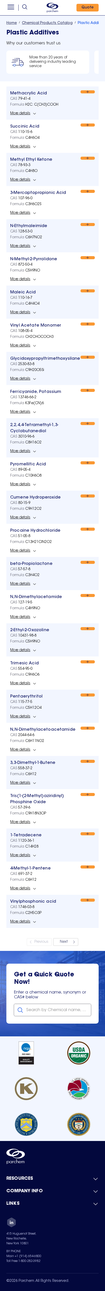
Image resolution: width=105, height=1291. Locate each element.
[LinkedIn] (11, 1223)
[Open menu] (10, 8)
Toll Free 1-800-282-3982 (23, 1261)
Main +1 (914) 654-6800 (23, 1256)
